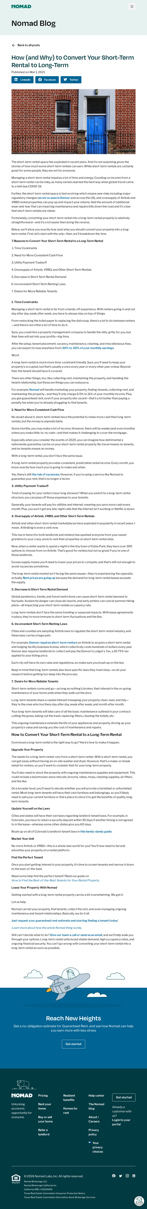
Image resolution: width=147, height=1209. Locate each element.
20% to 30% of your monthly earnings (88, 348)
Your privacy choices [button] (98, 1147)
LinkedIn (25, 79)
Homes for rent (70, 1111)
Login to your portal (121, 1122)
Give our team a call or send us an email (76, 935)
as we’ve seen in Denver (54, 198)
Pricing (43, 1095)
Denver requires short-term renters (53, 642)
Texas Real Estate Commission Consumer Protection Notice (54, 1193)
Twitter (74, 79)
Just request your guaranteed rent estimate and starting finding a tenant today (64, 920)
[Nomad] (21, 6)
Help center (96, 1095)
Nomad (34, 389)
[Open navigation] (132, 6)
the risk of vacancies (45, 474)
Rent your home (44, 1106)
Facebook (50, 79)
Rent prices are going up (39, 578)
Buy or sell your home (45, 1119)
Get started (73, 1044)
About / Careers (94, 1119)
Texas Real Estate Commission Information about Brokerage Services (59, 1197)
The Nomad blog (96, 1106)
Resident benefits (69, 1098)
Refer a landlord (43, 1132)
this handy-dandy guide (96, 831)
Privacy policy (94, 1132)
